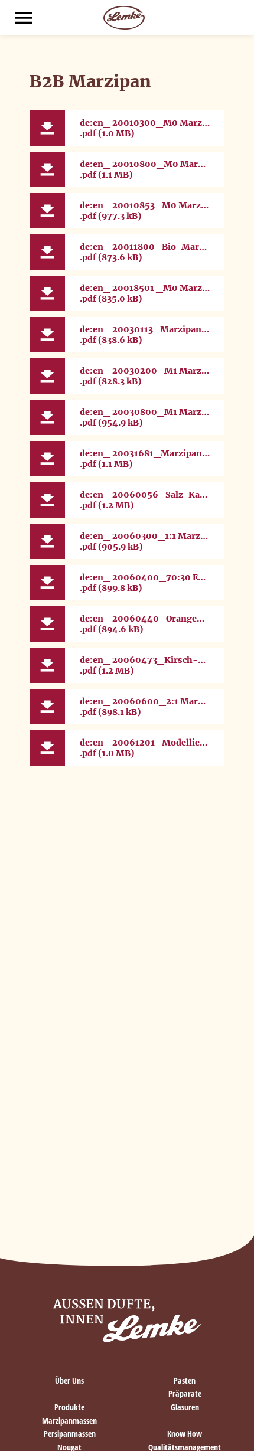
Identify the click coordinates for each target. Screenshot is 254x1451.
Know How (184, 1433)
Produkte (69, 1407)
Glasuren (185, 1407)
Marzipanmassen (69, 1420)
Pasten (185, 1380)
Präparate (184, 1393)
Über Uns (69, 1380)
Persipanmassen (70, 1433)
